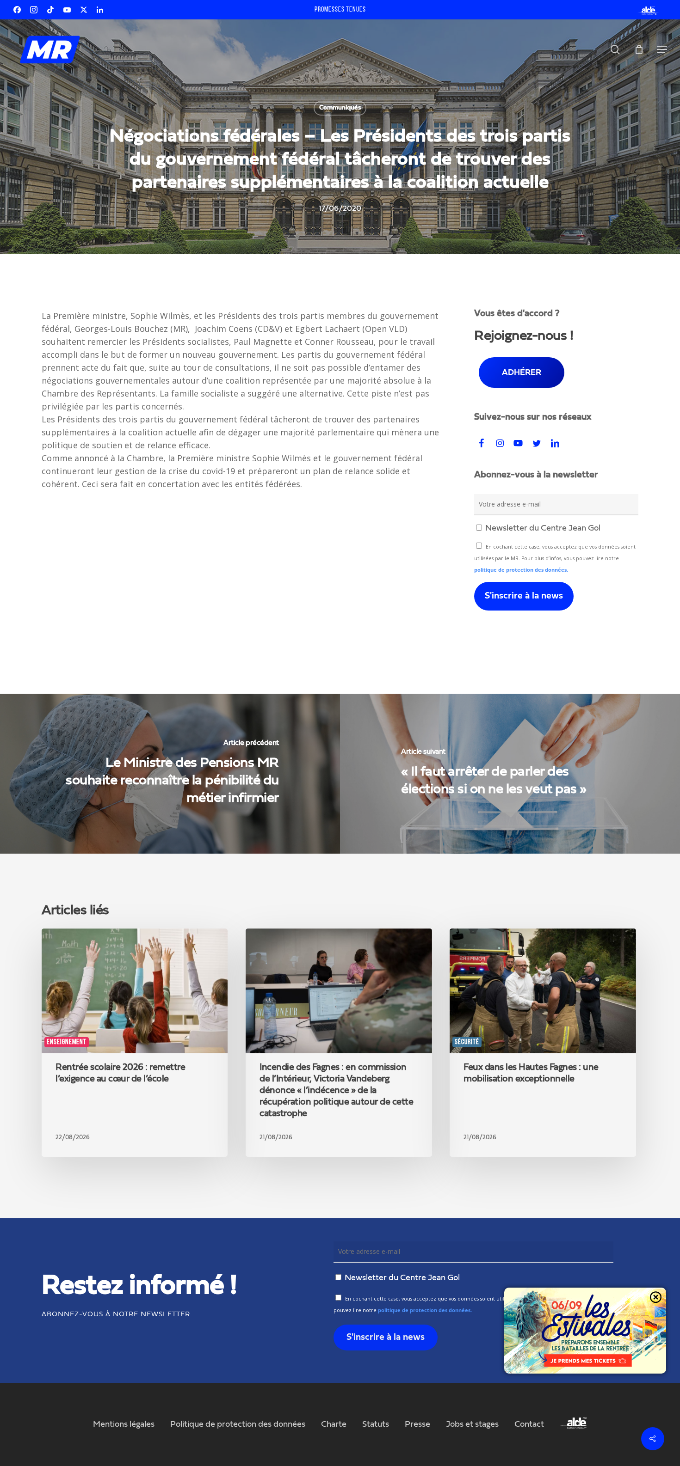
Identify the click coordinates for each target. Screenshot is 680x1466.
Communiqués (340, 107)
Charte (333, 1424)
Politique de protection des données (237, 1424)
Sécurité (467, 1042)
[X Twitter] (83, 9)
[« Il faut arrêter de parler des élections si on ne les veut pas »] (510, 774)
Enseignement (67, 1042)
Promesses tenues (340, 9)
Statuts (375, 1424)
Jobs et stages (472, 1424)
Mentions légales (124, 1424)
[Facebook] (17, 9)
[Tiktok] (50, 9)
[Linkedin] (100, 9)
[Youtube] (67, 9)
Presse (417, 1424)
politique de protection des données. (521, 570)
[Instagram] (33, 9)
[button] (662, 49)
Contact (529, 1424)
